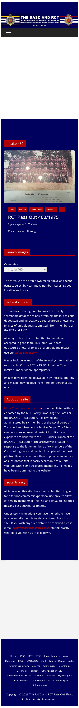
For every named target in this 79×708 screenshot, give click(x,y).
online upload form (26, 352)
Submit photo (39, 685)
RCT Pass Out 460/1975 (33, 217)
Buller (22, 209)
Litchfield (21, 670)
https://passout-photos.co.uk (22, 408)
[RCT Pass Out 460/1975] (39, 176)
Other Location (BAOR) (19, 675)
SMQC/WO (32, 660)
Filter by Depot (57, 660)
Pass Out (51, 209)
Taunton (34, 670)
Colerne (36, 665)
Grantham (64, 665)
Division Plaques (19, 680)
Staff (43, 660)
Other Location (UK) (51, 670)
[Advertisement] (39, 78)
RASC (22, 656)
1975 (12, 209)
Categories (11, 264)
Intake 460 (36, 209)
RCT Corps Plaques (58, 680)
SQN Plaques (65, 675)
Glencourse (49, 665)
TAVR (38, 656)
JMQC (21, 660)
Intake (66, 656)
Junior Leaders (52, 656)
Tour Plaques (38, 680)
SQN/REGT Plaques (45, 675)
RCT (62, 209)
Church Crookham (19, 665)
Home (13, 656)
